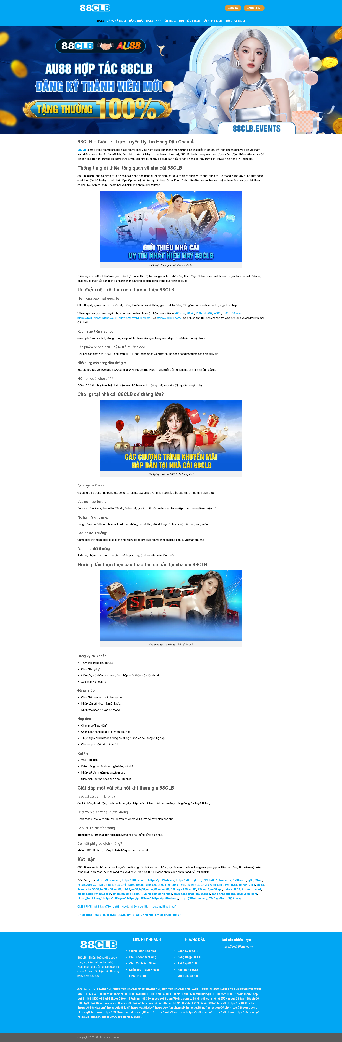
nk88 (112, 994)
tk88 (234, 884)
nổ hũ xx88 (220, 1003)
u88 (125, 994)
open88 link (117, 1003)
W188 (257, 989)
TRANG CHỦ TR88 (108, 989)
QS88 (97, 906)
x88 (110, 889)
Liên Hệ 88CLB (138, 976)
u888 (217, 313)
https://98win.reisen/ (193, 898)
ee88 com (166, 998)
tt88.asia (235, 313)
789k (182, 884)
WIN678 (248, 989)
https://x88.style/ (187, 880)
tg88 (225, 313)
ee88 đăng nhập (184, 894)
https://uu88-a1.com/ (126, 894)
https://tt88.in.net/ (134, 880)
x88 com (180, 313)
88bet (138, 1017)
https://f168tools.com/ (130, 884)
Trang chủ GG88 (88, 889)
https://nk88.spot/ (89, 318)
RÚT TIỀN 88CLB (189, 20)
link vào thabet (251, 889)
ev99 (119, 994)
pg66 (138, 915)
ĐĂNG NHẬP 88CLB (141, 20)
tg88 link (89, 1003)
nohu (149, 889)
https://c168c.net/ (89, 1017)
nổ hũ (216, 998)
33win (258, 880)
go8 (145, 915)
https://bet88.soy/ (89, 898)
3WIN (106, 998)
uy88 (113, 915)
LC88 (231, 989)
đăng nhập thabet (223, 894)
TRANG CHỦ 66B (179, 989)
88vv (222, 898)
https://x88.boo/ (223, 1012)
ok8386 (203, 989)
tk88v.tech (203, 894)
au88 (166, 994)
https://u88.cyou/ (114, 898)
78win (190, 313)
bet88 (159, 915)
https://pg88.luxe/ (138, 898)
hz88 (103, 889)
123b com (239, 880)
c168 (251, 884)
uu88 (175, 884)
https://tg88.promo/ (139, 318)
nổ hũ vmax (145, 1003)
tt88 (168, 884)
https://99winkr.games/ (117, 1017)
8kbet (114, 998)
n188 (88, 998)
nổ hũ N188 (176, 1003)
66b (192, 994)
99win (132, 998)
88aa (157, 889)
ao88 (260, 884)
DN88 (81, 915)
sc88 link (132, 1003)
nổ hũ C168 (161, 1003)
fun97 (177, 915)
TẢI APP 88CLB (212, 20)
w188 (199, 994)
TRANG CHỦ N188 (133, 989)
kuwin (236, 898)
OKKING (97, 998)
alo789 (208, 313)
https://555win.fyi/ (247, 1012)
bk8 (211, 880)
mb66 (109, 884)
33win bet (152, 998)
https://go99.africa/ (161, 880)
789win (238, 994)
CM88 (81, 906)
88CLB (100, 20)
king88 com (204, 998)
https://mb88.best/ (98, 894)
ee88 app (216, 889)
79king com (181, 998)
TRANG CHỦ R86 (156, 989)
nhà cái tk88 (232, 889)
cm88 (149, 884)
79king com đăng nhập (157, 894)
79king (175, 889)
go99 (204, 880)
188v (105, 994)
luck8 (81, 894)
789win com (223, 880)
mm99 (242, 884)
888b (239, 894)
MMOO (214, 989)
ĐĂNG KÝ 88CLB (117, 20)
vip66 (124, 906)
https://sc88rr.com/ (169, 318)
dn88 (98, 915)
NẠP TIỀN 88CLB (166, 20)
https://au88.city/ (113, 318)
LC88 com (219, 994)
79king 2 (203, 889)
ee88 (134, 889)
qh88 (127, 889)
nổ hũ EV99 (191, 1003)
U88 (228, 898)
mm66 (248, 994)
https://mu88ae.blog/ (162, 906)
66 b (90, 994)
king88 (167, 915)
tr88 (186, 994)
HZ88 (239, 989)
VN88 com (250, 894)
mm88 (141, 998)
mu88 (117, 889)
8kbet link (102, 1003)
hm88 (194, 989)
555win (225, 998)
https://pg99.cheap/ (165, 898)
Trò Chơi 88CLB (235, 20)
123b (198, 313)
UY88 (89, 906)
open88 (159, 884)
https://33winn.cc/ (108, 880)
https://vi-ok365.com (208, 884)
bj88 (250, 880)
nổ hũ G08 (206, 1003)
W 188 (98, 994)
